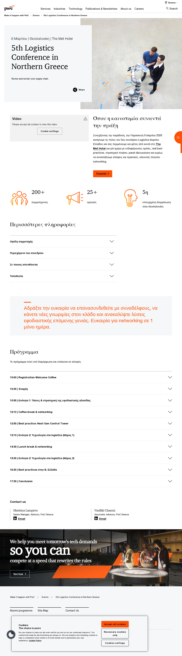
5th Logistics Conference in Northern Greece (65, 15)
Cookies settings (115, 643)
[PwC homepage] (9, 7)
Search (173, 8)
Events (36, 15)
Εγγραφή (101, 173)
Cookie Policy (35, 640)
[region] (79, 633)
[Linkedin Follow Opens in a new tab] (15, 518)
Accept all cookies (115, 624)
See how (18, 574)
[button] (11, 634)
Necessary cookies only (115, 633)
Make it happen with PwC (16, 15)
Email (21, 519)
